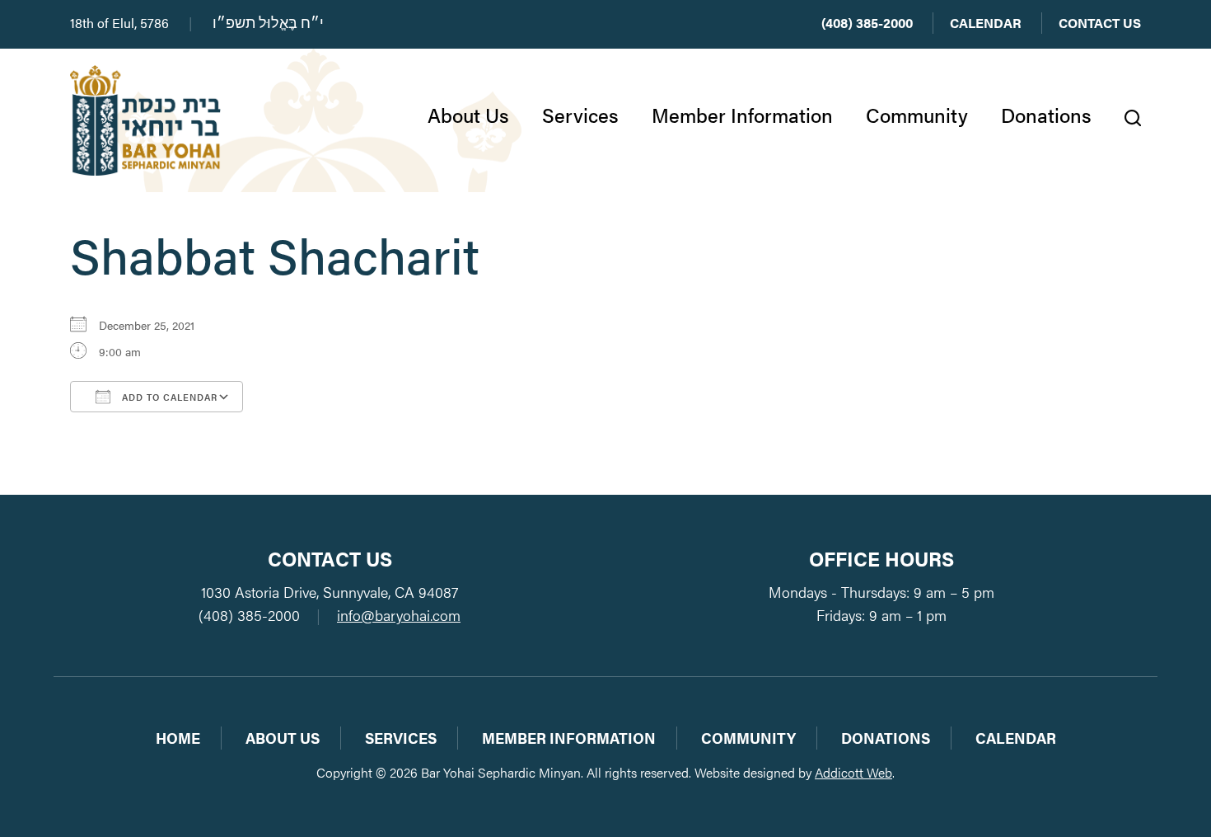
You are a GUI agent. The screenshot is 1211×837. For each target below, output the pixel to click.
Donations (1046, 115)
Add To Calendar (168, 397)
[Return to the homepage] (145, 120)
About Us (468, 115)
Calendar (986, 22)
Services (580, 115)
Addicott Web (853, 772)
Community (917, 115)
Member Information (742, 115)
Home (178, 737)
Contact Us (1100, 22)
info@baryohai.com (399, 614)
